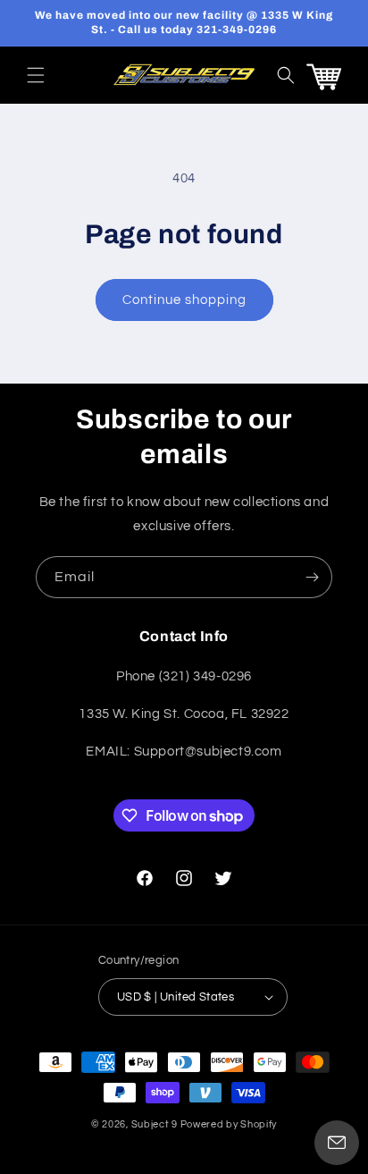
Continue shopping (184, 300)
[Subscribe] (311, 577)
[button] (35, 75)
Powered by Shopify (229, 1124)
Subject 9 (155, 1124)
